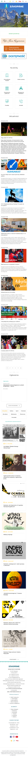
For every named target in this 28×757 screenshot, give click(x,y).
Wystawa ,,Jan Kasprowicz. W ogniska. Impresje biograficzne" (13, 506)
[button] (2, 1)
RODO (26, 1)
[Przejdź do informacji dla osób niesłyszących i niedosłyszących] (14, 741)
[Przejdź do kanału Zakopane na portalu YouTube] (17, 737)
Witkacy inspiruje (7, 534)
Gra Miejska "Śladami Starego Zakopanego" (10, 447)
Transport (15, 713)
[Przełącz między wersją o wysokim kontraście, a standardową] (16, 1)
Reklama (14, 716)
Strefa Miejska (14, 698)
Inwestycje (14, 715)
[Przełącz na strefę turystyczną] (4, 1)
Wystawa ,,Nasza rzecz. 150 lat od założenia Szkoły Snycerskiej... (11, 623)
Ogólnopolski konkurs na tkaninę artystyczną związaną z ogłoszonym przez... (12, 477)
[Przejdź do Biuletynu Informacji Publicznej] (19, 1)
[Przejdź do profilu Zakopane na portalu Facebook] (11, 737)
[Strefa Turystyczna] (14, 666)
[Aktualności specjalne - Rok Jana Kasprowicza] (13, 40)
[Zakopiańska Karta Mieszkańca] (14, 48)
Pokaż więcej (13, 659)
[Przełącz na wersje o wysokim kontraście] (11, 741)
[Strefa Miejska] (14, 6)
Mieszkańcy (14, 710)
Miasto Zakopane (14, 709)
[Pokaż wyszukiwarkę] (23, 1)
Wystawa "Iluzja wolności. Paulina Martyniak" (11, 652)
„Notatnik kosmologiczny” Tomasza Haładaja (12, 594)
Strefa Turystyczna (14, 697)
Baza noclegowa (14, 701)
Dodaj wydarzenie (13, 405)
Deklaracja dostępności (14, 694)
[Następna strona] (20, 368)
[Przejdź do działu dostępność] (14, 56)
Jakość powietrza (14, 33)
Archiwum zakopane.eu (15, 703)
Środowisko (14, 712)
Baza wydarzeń (14, 700)
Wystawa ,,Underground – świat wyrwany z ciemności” (13, 564)
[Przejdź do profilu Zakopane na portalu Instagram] (14, 737)
